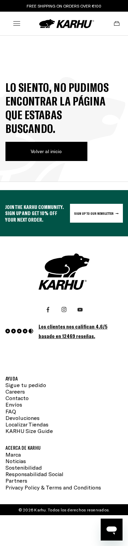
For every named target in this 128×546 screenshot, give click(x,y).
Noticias (15, 461)
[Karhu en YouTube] (80, 309)
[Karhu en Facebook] (48, 309)
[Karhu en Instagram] (64, 309)
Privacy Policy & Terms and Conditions (53, 487)
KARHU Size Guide (29, 430)
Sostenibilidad (23, 467)
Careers (15, 391)
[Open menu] (17, 23)
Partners (16, 480)
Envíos (13, 404)
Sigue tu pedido (25, 385)
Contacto (17, 398)
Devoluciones (22, 417)
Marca (13, 454)
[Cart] (117, 23)
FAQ (10, 411)
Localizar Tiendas (26, 424)
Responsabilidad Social (34, 474)
